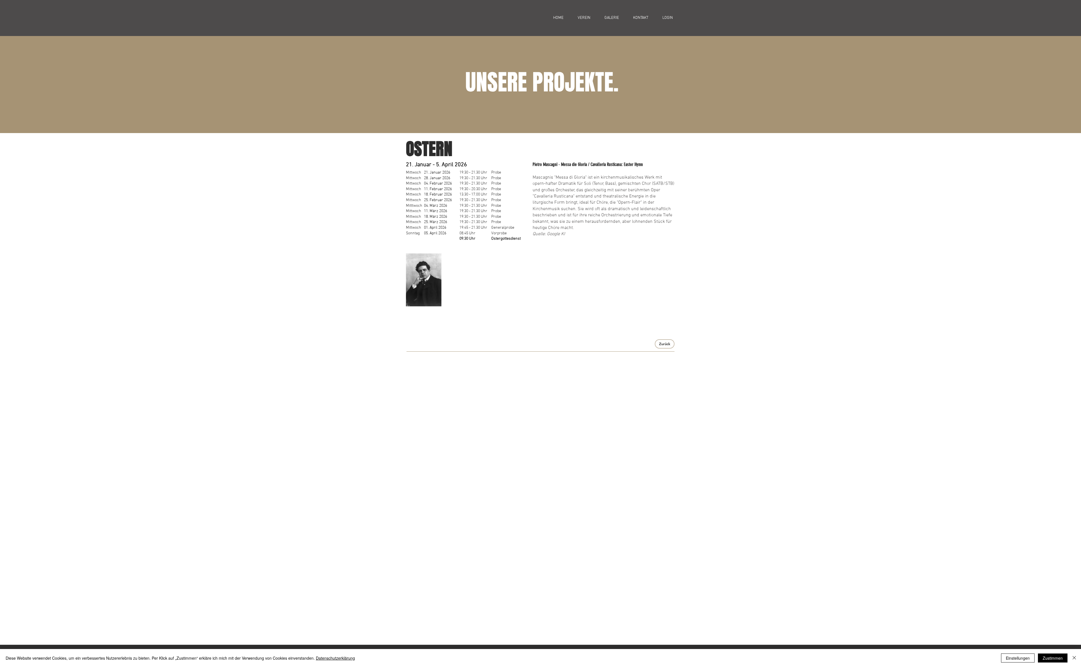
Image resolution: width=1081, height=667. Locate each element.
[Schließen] (1074, 657)
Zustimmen (1053, 658)
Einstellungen (1018, 658)
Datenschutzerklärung (335, 658)
